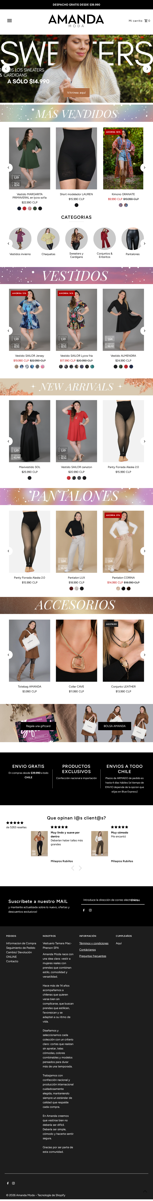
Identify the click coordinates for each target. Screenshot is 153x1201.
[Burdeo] (71, 588)
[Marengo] (74, 478)
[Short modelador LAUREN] (76, 158)
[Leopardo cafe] (16, 366)
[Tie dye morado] (22, 366)
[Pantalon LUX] (76, 542)
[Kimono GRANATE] (123, 158)
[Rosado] (30, 208)
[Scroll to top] (145, 1191)
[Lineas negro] (61, 366)
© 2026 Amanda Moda (20, 1195)
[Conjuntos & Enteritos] (104, 238)
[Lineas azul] (82, 366)
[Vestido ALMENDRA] (123, 320)
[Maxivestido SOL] (29, 431)
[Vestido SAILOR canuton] (76, 431)
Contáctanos (87, 949)
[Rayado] (79, 478)
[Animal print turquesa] (92, 366)
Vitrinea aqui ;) (76, 92)
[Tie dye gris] (27, 366)
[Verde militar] (35, 208)
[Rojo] (24, 208)
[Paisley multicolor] (76, 366)
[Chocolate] (128, 588)
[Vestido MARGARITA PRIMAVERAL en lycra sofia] (29, 158)
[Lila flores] (43, 366)
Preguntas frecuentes (92, 956)
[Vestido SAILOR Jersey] (29, 320)
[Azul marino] (19, 208)
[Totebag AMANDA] (29, 651)
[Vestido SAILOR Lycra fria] (76, 320)
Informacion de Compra (21, 943)
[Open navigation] (17, 20)
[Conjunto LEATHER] (123, 651)
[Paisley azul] (66, 366)
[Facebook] (84, 911)
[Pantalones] (132, 238)
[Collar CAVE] (76, 651)
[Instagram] (90, 911)
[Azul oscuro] (126, 205)
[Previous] (6, 69)
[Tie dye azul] (32, 366)
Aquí (118, 943)
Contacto (12, 961)
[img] (14, 823)
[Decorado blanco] (37, 366)
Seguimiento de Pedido (20, 947)
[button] (73, 868)
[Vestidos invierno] (20, 238)
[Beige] (76, 588)
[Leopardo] (71, 366)
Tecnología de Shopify (51, 1195)
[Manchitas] (87, 366)
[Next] (147, 69)
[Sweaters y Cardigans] (76, 238)
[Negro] (40, 208)
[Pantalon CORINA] (123, 542)
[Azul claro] (121, 205)
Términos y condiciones (93, 943)
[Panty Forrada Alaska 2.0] (123, 431)
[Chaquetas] (48, 238)
